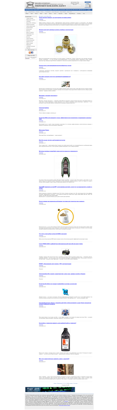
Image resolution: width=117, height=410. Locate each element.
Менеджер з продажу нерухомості (48, 95)
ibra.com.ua (66, 401)
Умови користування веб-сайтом (64, 405)
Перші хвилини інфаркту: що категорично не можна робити (55, 17)
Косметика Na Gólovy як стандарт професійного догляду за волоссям (58, 283)
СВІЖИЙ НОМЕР (88, 7)
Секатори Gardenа (44, 107)
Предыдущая (59, 383)
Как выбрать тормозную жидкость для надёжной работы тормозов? (57, 323)
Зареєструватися (73, 2)
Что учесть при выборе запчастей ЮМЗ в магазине (53, 233)
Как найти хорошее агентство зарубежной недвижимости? (55, 76)
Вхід (78, 2)
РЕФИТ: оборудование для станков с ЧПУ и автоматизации (55, 263)
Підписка (88, 2)
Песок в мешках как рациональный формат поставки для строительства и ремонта (61, 201)
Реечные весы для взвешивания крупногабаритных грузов (55, 65)
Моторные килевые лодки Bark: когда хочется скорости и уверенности (58, 151)
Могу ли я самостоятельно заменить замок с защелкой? (54, 358)
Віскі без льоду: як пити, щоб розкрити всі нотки (52, 140)
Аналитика (41, 19)
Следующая (71, 383)
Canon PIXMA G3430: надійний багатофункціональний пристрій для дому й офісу (61, 243)
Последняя (75, 383)
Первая (55, 383)
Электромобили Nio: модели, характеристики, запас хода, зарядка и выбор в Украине (62, 273)
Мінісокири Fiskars (44, 130)
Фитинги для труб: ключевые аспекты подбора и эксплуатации (56, 29)
